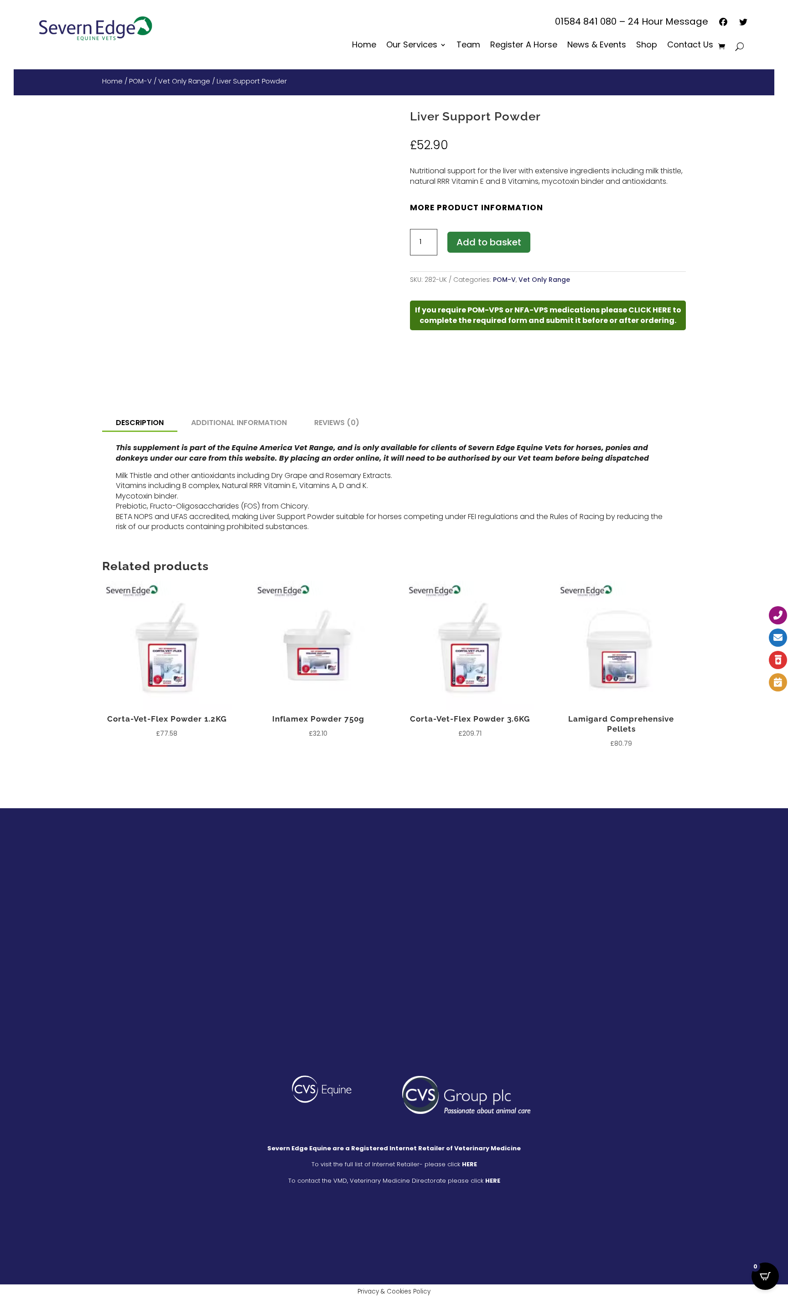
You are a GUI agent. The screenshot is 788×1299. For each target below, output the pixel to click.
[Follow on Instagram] (113, 876)
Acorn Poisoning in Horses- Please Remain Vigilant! (497, 993)
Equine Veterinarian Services (279, 874)
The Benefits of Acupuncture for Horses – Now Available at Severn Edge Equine (495, 891)
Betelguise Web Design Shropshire (394, 1250)
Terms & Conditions (309, 1233)
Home (364, 46)
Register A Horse (523, 46)
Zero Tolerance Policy (388, 1233)
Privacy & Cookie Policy (472, 1233)
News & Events (596, 46)
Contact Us (690, 46)
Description (140, 422)
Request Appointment (268, 954)
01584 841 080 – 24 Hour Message (631, 23)
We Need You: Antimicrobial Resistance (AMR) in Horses (499, 947)
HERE (469, 1164)
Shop (646, 46)
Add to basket (488, 242)
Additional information (239, 422)
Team (468, 46)
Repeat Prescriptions (265, 938)
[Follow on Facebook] (88, 876)
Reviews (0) (336, 422)
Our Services (411, 46)
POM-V (140, 81)
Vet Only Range (184, 81)
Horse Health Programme (273, 890)
